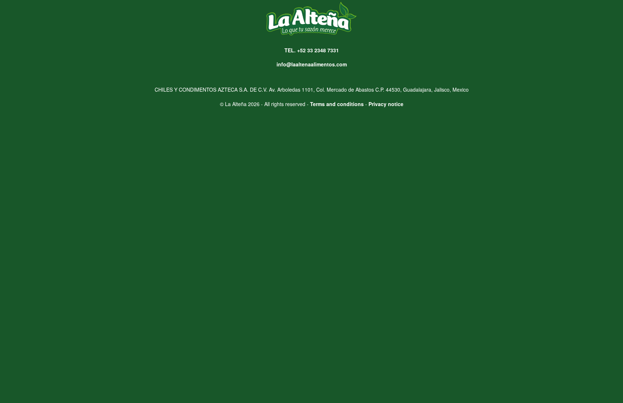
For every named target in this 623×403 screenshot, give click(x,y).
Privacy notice (385, 104)
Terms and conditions (337, 104)
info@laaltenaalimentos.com (312, 64)
